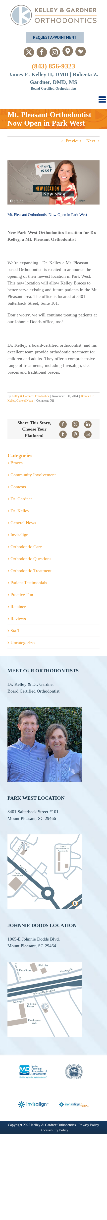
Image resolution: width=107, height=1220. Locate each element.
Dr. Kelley (19, 510)
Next (90, 140)
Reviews (18, 618)
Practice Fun (21, 594)
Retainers (18, 606)
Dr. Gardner (21, 498)
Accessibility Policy (54, 1130)
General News (24, 400)
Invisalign (19, 534)
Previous (73, 140)
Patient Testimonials (28, 582)
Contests (18, 486)
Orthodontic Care (26, 546)
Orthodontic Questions (30, 558)
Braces (85, 396)
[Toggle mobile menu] (103, 99)
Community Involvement (33, 474)
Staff (14, 630)
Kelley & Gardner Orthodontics (30, 396)
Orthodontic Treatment (31, 570)
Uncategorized (23, 642)
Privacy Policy (88, 1125)
